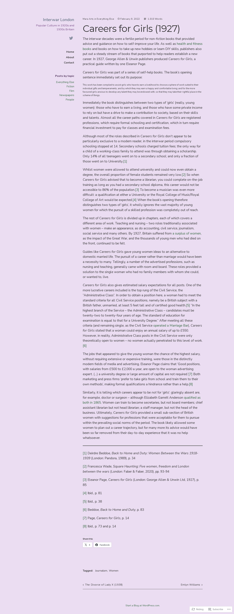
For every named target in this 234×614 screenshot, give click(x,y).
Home (70, 52)
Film (71, 91)
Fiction (70, 86)
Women (114, 570)
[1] (125, 161)
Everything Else (65, 82)
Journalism (101, 570)
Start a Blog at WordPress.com (142, 605)
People (70, 99)
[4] (135, 200)
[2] (184, 175)
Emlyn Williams (190, 584)
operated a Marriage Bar (170, 325)
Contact (69, 63)
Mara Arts (88, 19)
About (70, 57)
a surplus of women (187, 233)
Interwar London (58, 20)
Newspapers (66, 95)
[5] (188, 305)
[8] (191, 384)
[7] (190, 374)
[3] (137, 190)
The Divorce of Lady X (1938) (104, 584)
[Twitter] (71, 38)
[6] (85, 346)
